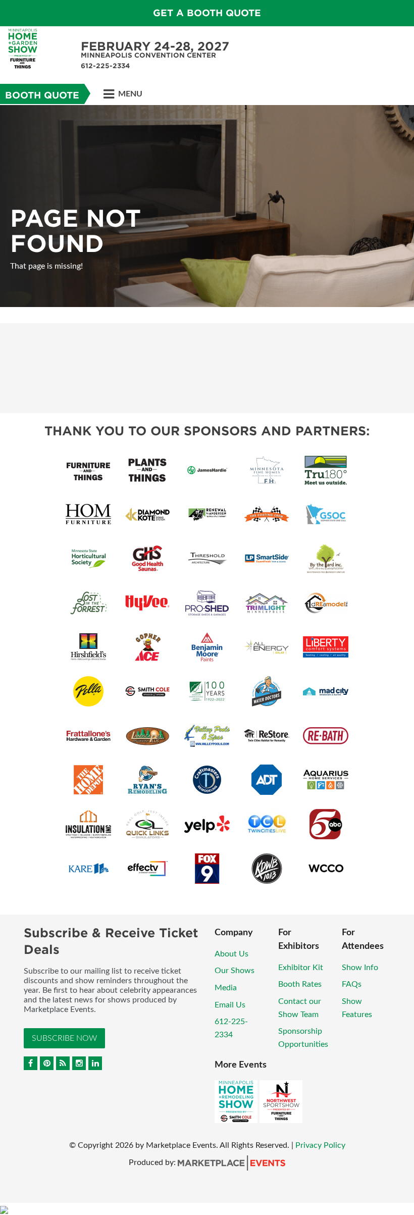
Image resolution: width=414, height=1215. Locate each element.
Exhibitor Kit (300, 968)
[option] (207, 206)
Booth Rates (300, 984)
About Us (231, 954)
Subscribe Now (64, 1038)
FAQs (351, 984)
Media (226, 988)
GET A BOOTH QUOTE (207, 13)
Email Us (230, 1005)
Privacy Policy (320, 1145)
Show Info (360, 968)
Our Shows (234, 971)
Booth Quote (42, 95)
